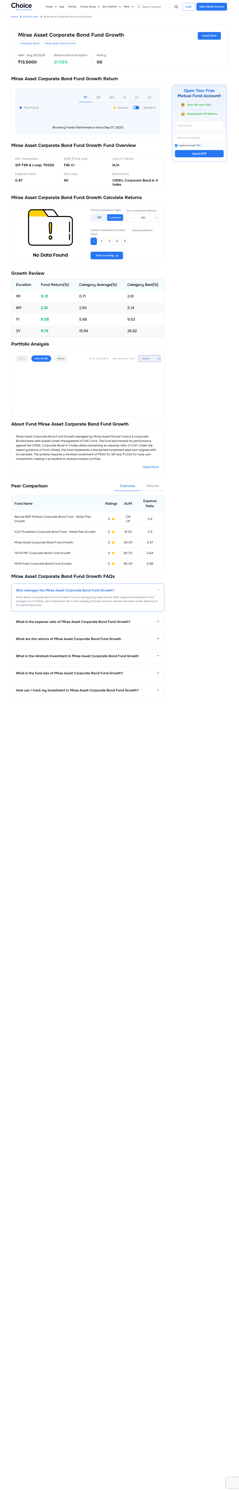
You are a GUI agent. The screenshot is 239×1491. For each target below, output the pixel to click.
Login (188, 6)
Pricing (72, 6)
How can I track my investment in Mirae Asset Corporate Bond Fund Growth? (77, 690)
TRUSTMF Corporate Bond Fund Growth (42, 553)
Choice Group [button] (88, 6)
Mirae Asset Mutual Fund (60, 43)
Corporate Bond (29, 43)
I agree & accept (189, 145)
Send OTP (199, 154)
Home (14, 16)
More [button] (127, 6)
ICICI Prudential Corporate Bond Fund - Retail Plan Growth (54, 532)
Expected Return (142, 230)
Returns (152, 486)
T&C (198, 145)
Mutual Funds (30, 16)
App (62, 6)
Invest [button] (49, 6)
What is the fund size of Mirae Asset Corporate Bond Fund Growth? (69, 673)
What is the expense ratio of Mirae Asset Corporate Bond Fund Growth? (73, 622)
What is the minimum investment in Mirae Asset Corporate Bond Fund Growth (77, 656)
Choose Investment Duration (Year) (108, 232)
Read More (151, 467)
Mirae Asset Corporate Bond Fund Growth (43, 542)
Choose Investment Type (106, 210)
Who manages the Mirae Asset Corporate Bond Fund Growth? (65, 590)
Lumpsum (115, 217)
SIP (99, 217)
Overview (127, 486)
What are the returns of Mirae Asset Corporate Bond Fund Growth (68, 639)
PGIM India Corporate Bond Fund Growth (43, 564)
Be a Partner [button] (110, 6)
